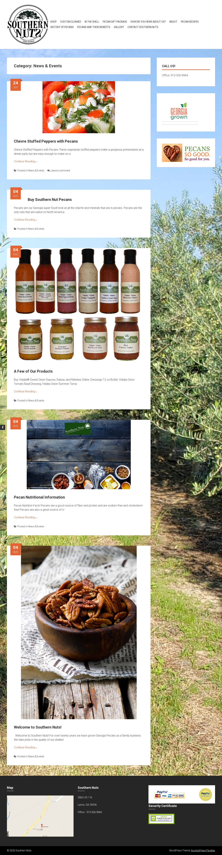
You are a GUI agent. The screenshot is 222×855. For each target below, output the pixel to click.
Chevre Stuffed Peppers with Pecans (46, 141)
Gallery (119, 27)
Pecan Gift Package (115, 21)
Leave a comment (60, 170)
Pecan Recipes (190, 21)
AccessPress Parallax (203, 850)
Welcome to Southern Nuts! (37, 727)
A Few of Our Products (33, 371)
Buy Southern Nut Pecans (50, 199)
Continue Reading (26, 161)
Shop (53, 21)
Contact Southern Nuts (142, 27)
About (173, 21)
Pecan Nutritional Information (39, 497)
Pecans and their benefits (93, 27)
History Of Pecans (62, 27)
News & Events (36, 170)
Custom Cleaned (70, 21)
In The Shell (92, 21)
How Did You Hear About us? (148, 21)
